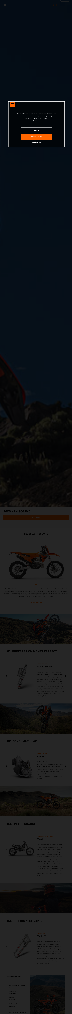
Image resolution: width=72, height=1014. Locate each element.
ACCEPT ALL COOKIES (36, 137)
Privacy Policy (35, 120)
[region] (36, 124)
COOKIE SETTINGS (36, 143)
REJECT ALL (36, 130)
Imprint (39, 120)
